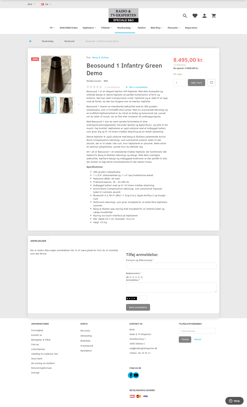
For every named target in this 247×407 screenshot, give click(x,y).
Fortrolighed (37, 330)
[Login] (204, 15)
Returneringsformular (41, 367)
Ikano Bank (36, 358)
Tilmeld (185, 339)
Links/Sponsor (38, 349)
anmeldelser (112, 87)
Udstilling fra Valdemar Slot (44, 353)
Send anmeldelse (138, 307)
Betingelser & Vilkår (41, 339)
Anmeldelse (132, 279)
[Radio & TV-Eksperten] (123, 15)
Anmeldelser (38, 240)
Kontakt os (36, 334)
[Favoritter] (195, 15)
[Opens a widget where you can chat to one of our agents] (234, 401)
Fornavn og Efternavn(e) (139, 260)
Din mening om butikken (43, 363)
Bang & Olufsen (100, 57)
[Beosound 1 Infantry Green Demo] (56, 74)
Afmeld (197, 339)
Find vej (35, 344)
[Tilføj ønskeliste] (212, 82)
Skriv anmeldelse (138, 87)
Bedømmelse (133, 273)
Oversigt (35, 372)
